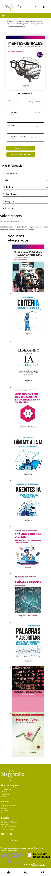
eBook (11, 125)
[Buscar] (30, 7)
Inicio (11, 21)
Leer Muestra (26, 94)
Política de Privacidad (8, 827)
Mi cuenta (8, 872)
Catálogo (4, 792)
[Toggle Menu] (3, 15)
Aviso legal (5, 824)
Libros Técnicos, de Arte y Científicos (28, 21)
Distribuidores (5, 794)
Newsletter (4, 813)
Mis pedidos (5, 810)
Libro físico (13, 112)
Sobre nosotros (6, 789)
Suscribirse (13, 101)
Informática (11, 24)
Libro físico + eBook (17, 136)
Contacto (4, 808)
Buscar (25, 872)
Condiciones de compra (9, 822)
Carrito (42, 872)
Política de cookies (7, 829)
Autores (3, 796)
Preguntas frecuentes (8, 806)
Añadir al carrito (21, 154)
